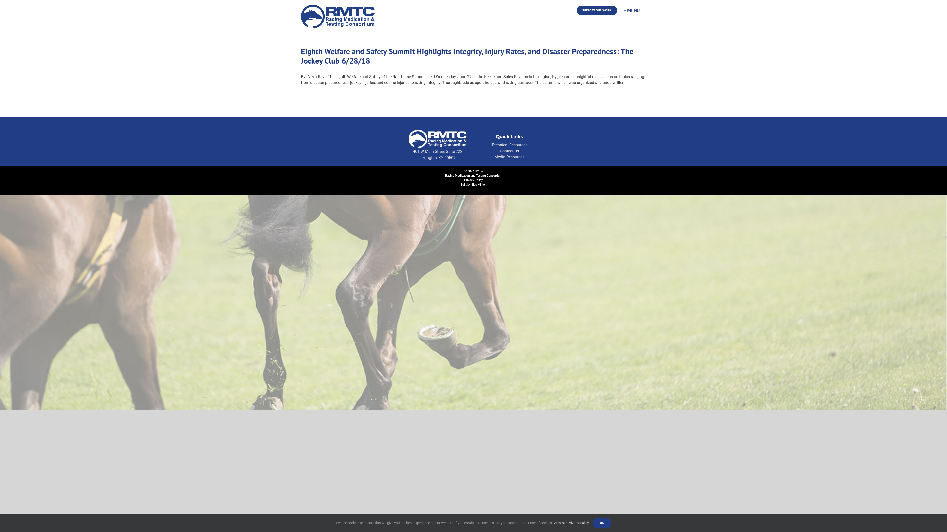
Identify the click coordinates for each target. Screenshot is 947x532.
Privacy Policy (473, 180)
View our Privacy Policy (571, 523)
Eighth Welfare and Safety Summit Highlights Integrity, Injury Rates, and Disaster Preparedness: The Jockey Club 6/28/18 (467, 56)
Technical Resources (509, 145)
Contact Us (509, 151)
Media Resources (509, 157)
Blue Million (479, 184)
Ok (602, 523)
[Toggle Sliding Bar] (631, 10)
